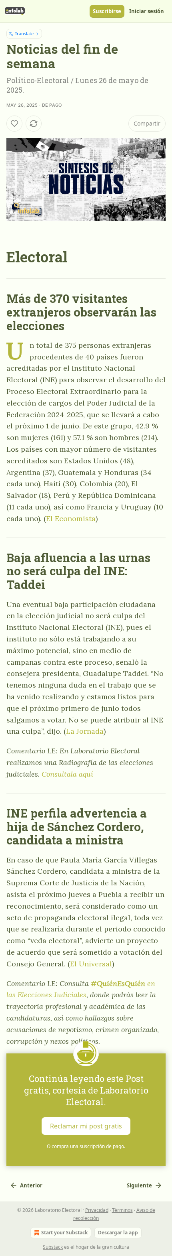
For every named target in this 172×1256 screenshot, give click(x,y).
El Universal (91, 963)
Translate (24, 33)
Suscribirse (107, 11)
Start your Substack (64, 1232)
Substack (53, 1247)
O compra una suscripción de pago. (86, 1146)
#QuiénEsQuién (118, 983)
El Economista (71, 518)
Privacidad (96, 1210)
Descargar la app (118, 1232)
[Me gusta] (14, 124)
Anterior (31, 1185)
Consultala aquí (67, 774)
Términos (122, 1210)
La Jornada (85, 731)
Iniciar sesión (146, 11)
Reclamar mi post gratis (86, 1126)
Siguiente (139, 1185)
